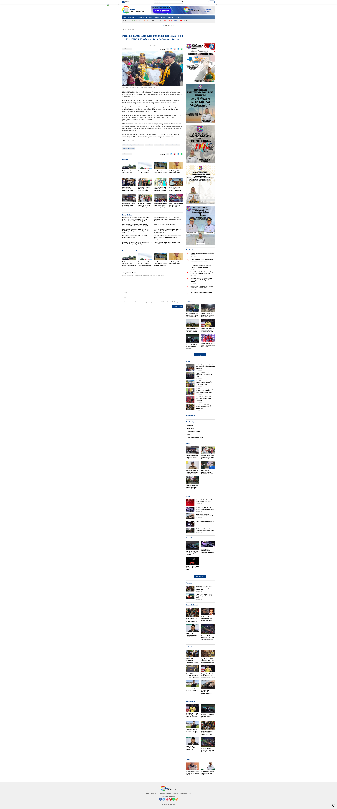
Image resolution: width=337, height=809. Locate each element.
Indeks (211, 2)
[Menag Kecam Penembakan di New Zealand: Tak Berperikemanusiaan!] (192, 628)
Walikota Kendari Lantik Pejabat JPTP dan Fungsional (202, 253)
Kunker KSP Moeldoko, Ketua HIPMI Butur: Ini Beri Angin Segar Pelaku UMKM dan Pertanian (192, 675)
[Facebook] (160, 799)
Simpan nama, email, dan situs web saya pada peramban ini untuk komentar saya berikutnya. (151, 302)
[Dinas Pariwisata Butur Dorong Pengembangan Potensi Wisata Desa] (192, 465)
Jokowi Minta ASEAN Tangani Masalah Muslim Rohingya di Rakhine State (204, 406)
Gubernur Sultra (159, 145)
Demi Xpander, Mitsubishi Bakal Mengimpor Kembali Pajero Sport (205, 508)
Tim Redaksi (187, 21)
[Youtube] (170, 799)
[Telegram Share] (178, 49)
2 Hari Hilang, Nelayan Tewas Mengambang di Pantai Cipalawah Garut (205, 596)
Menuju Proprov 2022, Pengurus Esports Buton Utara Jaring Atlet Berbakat (207, 315)
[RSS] (176, 799)
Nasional (163, 17)
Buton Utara (149, 145)
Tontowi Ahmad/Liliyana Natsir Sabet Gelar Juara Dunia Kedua (208, 345)
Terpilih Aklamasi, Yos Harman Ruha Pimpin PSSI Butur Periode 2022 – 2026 (192, 315)
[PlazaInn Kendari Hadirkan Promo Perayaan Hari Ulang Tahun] (190, 502)
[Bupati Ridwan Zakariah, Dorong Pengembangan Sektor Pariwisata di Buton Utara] (208, 465)
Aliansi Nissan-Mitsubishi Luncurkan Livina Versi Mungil (204, 515)
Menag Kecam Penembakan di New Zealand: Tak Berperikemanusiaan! (191, 635)
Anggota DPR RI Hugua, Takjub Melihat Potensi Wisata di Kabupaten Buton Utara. (144, 205)
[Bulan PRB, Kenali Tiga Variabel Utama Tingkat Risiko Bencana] (192, 766)
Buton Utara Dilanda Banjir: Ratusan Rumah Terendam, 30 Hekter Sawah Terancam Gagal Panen (160, 172)
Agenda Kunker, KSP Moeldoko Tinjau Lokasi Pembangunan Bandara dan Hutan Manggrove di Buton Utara (207, 660)
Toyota (140, 21)
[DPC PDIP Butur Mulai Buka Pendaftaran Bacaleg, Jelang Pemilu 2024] (190, 399)
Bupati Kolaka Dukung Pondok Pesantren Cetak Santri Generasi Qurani (202, 286)
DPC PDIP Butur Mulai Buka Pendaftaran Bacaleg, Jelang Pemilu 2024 (204, 398)
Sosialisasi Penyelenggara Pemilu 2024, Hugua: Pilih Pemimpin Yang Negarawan (160, 205)
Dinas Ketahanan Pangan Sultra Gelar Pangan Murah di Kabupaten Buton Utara (176, 205)
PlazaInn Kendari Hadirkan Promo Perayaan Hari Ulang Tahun (205, 500)
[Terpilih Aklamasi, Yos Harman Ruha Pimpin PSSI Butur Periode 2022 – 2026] (192, 308)
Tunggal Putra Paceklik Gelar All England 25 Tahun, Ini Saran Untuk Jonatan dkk (207, 330)
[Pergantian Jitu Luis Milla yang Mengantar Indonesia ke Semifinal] (192, 683)
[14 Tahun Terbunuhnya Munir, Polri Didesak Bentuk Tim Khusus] (208, 611)
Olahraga (156, 17)
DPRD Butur (190, 428)
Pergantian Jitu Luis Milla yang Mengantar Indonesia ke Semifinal (192, 690)
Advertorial (170, 17)
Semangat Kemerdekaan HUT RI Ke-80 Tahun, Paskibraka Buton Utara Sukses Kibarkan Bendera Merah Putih (144, 172)
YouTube (125, 21)
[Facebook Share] (167, 49)
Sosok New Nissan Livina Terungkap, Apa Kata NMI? (192, 568)
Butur (188, 434)
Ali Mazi (125, 145)
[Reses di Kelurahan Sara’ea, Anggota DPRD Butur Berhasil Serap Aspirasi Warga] (190, 383)
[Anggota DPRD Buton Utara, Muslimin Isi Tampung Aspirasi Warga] (190, 375)
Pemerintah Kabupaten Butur (195, 437)
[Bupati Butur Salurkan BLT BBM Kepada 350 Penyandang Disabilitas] (160, 182)
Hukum (140, 17)
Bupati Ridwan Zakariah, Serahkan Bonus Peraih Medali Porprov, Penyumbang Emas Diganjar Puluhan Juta (128, 189)
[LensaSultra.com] (133, 9)
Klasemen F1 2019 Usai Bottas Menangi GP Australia (192, 346)
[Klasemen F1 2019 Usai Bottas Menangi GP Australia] (192, 338)
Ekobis (150, 17)
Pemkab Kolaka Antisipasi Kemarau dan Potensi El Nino (201, 293)
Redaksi (169, 793)
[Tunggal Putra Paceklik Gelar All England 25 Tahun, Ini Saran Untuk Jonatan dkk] (208, 323)
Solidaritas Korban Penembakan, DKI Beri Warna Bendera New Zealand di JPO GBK (207, 637)
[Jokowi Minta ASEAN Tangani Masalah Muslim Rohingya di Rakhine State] (190, 407)
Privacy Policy (161, 793)
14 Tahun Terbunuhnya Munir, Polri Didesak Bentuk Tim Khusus (207, 618)
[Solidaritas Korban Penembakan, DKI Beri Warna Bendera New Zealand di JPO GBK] (208, 629)
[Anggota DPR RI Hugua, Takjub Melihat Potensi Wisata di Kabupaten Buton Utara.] (145, 198)
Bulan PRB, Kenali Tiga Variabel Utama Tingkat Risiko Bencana (192, 773)
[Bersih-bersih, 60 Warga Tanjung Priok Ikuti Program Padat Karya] (192, 480)
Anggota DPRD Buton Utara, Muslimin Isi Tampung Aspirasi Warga (204, 374)
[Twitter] (163, 799)
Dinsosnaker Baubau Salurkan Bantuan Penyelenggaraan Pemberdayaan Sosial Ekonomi (201, 280)
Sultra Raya (131, 17)
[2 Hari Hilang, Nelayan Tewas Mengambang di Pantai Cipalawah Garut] (190, 596)
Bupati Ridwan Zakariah (136, 145)
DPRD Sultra (154, 21)
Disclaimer (175, 793)
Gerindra (146, 21)
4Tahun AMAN (168, 21)
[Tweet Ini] (171, 49)
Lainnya (177, 17)
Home (124, 17)
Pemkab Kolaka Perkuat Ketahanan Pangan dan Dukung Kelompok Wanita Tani (202, 272)
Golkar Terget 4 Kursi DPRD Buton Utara (175, 171)
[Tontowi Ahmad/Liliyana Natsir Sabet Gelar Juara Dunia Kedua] (208, 338)
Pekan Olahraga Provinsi (193, 431)
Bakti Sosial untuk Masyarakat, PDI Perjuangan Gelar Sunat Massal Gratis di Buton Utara (204, 390)
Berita (155, 43)
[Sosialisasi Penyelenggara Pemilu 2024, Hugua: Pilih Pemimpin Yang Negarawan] (160, 198)
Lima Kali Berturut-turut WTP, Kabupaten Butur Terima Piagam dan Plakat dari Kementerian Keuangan (175, 189)
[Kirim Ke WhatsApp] (181, 49)
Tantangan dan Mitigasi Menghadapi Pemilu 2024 (207, 773)
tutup (119, 5)
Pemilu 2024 (133, 21)
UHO (161, 21)
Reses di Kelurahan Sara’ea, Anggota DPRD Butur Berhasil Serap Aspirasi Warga (204, 382)
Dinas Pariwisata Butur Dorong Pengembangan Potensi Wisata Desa (192, 472)
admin (150, 43)
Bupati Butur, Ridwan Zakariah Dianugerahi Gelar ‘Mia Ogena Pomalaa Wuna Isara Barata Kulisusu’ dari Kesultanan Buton (144, 189)
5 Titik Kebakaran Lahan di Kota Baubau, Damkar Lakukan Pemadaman (202, 260)
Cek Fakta (177, 21)
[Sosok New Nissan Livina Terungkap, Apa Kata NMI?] (192, 561)
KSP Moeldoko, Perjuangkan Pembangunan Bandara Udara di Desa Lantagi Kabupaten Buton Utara (192, 660)
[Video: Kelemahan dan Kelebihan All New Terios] (190, 524)
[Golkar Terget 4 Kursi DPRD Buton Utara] (176, 165)
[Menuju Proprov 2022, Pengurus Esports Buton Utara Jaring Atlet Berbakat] (208, 308)
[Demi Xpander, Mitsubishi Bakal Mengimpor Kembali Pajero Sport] (190, 509)
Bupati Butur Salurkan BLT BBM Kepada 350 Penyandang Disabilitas (160, 189)
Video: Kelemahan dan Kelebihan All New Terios (205, 522)
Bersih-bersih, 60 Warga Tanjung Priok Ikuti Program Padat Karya (192, 487)
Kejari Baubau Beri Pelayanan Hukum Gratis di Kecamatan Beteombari (201, 266)
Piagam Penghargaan (129, 148)
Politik (145, 17)
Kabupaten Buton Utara (172, 145)
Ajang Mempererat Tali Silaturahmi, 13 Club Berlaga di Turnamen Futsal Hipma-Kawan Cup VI (192, 330)
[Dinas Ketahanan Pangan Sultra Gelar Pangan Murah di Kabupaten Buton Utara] (176, 198)
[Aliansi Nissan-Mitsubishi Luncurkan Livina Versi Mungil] (190, 516)
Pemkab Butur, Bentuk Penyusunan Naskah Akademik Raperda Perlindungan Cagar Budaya (128, 205)
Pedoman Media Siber (186, 793)
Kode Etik (153, 793)
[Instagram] (167, 799)
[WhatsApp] (173, 799)
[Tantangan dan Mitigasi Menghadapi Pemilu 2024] (208, 766)
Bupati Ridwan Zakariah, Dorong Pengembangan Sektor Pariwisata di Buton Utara (207, 472)
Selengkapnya (199, 355)
